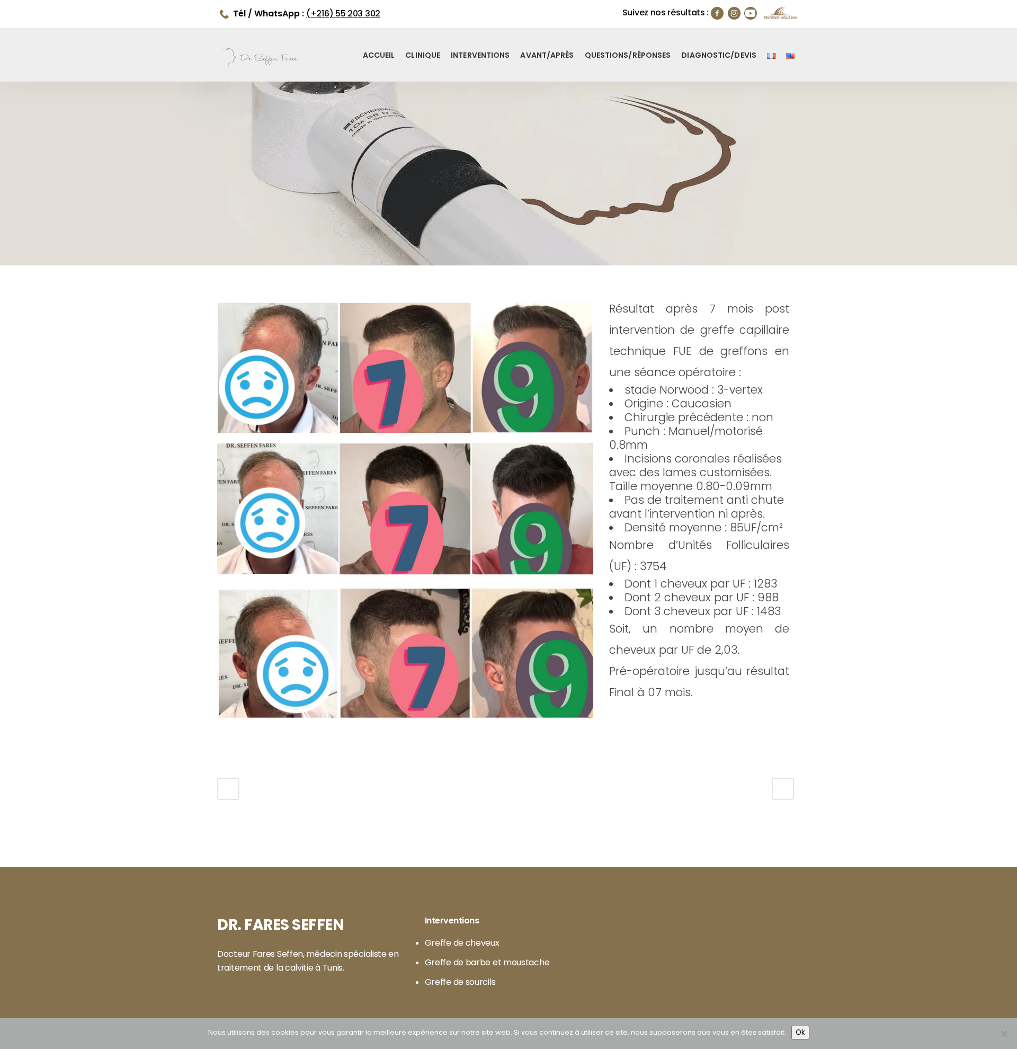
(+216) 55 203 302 (343, 13)
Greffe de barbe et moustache (487, 962)
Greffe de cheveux (462, 943)
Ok (800, 1032)
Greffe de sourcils (460, 982)
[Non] (1003, 1033)
